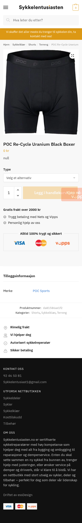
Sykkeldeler (12, 398)
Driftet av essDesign (18, 495)
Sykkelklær (18, 44)
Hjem (6, 44)
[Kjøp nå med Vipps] (78, 194)
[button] (72, 55)
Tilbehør (9, 423)
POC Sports (41, 291)
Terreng (43, 44)
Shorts (32, 44)
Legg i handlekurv (50, 192)
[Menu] (9, 7)
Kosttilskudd (12, 417)
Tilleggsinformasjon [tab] (19, 276)
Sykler (7, 404)
